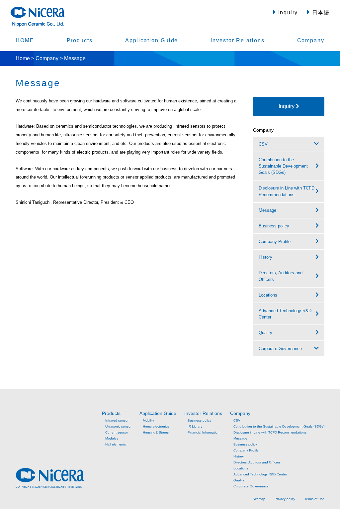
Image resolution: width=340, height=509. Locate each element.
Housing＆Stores (156, 432)
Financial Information (203, 432)
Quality (238, 480)
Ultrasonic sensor (118, 426)
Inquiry (287, 12)
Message (240, 438)
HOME (25, 40)
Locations (240, 468)
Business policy (199, 420)
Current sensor (116, 432)
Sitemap (259, 499)
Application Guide (151, 40)
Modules (111, 438)
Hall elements (115, 444)
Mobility (148, 420)
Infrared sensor (116, 420)
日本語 (320, 12)
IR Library (195, 426)
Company (310, 40)
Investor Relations (238, 40)
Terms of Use (314, 499)
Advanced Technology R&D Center (260, 474)
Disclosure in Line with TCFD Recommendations (269, 432)
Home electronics (156, 426)
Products (80, 40)
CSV (263, 144)
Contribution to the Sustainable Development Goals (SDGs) (278, 426)
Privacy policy (285, 499)
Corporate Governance (280, 348)
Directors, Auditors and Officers (257, 462)
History (238, 456)
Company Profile (246, 450)
